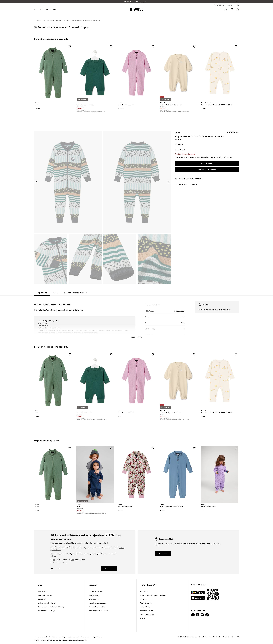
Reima (177, 133)
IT (216, 636)
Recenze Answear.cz (45, 595)
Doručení (143, 599)
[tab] (75, 292)
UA (232, 636)
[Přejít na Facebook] (193, 615)
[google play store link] (198, 592)
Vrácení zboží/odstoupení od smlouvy (153, 595)
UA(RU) (237, 636)
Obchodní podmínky (96, 591)
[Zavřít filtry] (237, 1)
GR (206, 636)
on (41, 9)
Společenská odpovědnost (47, 603)
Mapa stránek (96, 637)
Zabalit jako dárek (146, 611)
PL (219, 636)
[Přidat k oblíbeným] (69, 46)
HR (210, 636)
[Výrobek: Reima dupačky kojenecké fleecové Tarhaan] (178, 474)
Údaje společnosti (73, 637)
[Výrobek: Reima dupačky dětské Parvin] (219, 474)
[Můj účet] (225, 9)
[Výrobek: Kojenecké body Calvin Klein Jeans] (178, 72)
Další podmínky (94, 595)
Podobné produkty (206, 163)
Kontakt (143, 618)
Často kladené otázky (147, 615)
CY (199, 636)
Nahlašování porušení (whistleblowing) (51, 607)
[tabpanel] (136, 317)
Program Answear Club (97, 607)
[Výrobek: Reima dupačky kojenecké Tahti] (136, 72)
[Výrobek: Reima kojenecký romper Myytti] (136, 474)
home (53, 9)
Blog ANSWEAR (94, 599)
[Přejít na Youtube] (202, 615)
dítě (46, 9)
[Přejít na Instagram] (197, 615)
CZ (203, 636)
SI (225, 636)
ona (36, 9)
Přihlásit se (109, 569)
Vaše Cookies (86, 637)
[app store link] (198, 598)
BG (196, 636)
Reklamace (144, 591)
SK (228, 636)
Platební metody (145, 603)
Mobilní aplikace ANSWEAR (98, 611)
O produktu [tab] (42, 293)
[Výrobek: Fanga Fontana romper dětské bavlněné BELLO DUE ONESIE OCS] (219, 72)
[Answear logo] (136, 9)
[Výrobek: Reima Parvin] (53, 72)
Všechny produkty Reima (207, 169)
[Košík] (237, 9)
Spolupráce (42, 599)
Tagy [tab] (55, 293)
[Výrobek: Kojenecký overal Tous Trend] (95, 72)
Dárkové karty (145, 607)
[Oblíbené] (231, 9)
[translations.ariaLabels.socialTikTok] (207, 615)
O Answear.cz (42, 591)
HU (213, 636)
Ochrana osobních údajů (46, 611)
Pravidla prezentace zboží (98, 603)
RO (223, 636)
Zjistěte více (163, 554)
